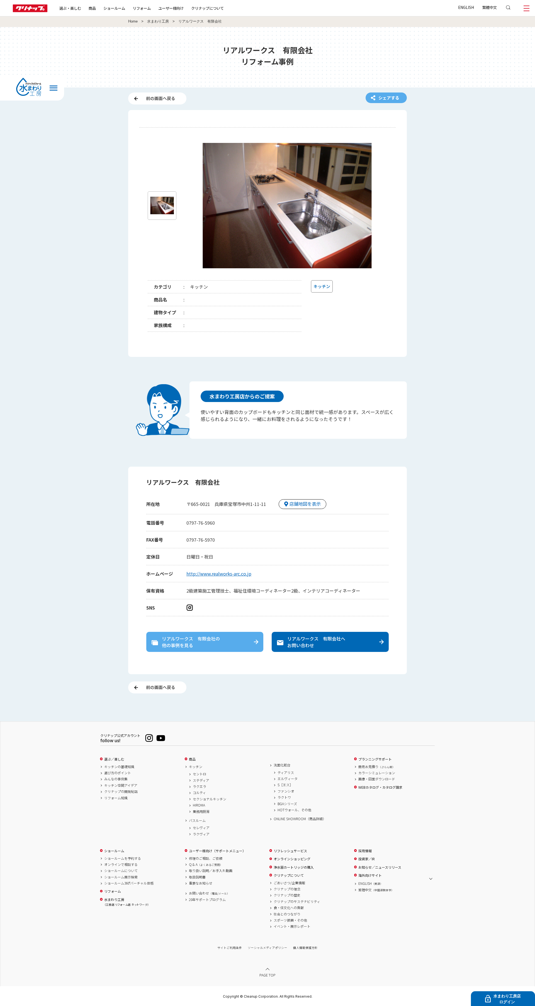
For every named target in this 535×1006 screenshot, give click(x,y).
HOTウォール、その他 (294, 810)
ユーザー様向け (171, 8)
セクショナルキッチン (209, 799)
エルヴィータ (288, 778)
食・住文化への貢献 (289, 907)
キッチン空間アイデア (120, 785)
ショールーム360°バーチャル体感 (129, 883)
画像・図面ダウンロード (376, 779)
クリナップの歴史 (287, 895)
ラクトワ (284, 797)
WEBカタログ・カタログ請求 (380, 787)
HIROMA (199, 805)
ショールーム (114, 8)
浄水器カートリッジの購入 (294, 867)
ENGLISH (466, 7)
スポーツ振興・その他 (290, 920)
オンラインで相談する (121, 864)
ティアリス (286, 772)
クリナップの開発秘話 (121, 791)
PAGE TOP (267, 975)
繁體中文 (489, 7)
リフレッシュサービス (290, 851)
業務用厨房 (201, 811)
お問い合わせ (209, 893)
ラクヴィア (201, 834)
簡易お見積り (376, 766)
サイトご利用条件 (229, 948)
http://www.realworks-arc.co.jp (218, 573)
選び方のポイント (117, 773)
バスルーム (197, 820)
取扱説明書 (197, 877)
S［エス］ (285, 785)
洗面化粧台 (282, 765)
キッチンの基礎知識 (119, 766)
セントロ (199, 774)
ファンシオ (286, 791)
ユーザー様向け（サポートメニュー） (217, 851)
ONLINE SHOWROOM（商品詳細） (300, 819)
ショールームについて (121, 870)
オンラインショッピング (292, 859)
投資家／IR (366, 859)
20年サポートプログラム (207, 899)
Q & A (206, 864)
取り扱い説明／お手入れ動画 (210, 870)
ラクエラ (199, 786)
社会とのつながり (287, 914)
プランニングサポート (375, 759)
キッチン (195, 766)
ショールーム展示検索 (121, 877)
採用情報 (365, 851)
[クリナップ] (30, 10)
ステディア (201, 780)
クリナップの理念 (287, 889)
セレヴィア (201, 827)
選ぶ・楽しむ (70, 8)
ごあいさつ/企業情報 (289, 883)
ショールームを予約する (122, 858)
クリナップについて (207, 8)
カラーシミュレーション (376, 773)
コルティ (199, 792)
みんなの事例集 (116, 779)
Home (133, 21)
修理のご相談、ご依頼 (205, 858)
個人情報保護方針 (305, 948)
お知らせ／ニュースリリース (379, 867)
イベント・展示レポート (292, 926)
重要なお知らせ (200, 883)
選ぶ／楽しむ (114, 759)
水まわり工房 (158, 21)
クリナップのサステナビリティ (297, 901)
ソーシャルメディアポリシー (267, 948)
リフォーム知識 (116, 798)
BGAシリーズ (287, 804)
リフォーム (142, 8)
